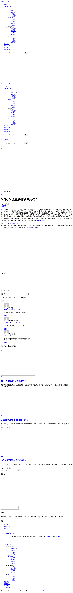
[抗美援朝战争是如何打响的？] (18, 414)
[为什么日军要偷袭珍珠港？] (18, 454)
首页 (5, 5)
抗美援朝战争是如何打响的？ (14, 420)
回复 (5, 315)
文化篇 (13, 38)
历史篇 (13, 42)
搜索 (26, 53)
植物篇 (13, 23)
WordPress (48, 536)
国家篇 (13, 31)
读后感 (6, 44)
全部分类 (8, 6)
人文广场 (11, 36)
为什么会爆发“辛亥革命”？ (13, 381)
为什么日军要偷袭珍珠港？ (13, 460)
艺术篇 (13, 40)
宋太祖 (3, 209)
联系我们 (7, 47)
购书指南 (7, 45)
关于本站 (7, 49)
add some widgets (39, 590)
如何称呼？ (5, 290)
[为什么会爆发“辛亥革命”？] (18, 375)
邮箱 (3, 294)
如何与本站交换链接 (8, 533)
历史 (2, 194)
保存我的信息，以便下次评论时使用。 (15, 297)
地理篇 (13, 16)
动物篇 (13, 21)
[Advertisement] (36, 69)
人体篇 (13, 19)
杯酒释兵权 (40, 220)
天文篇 (13, 14)
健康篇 (13, 25)
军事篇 (13, 32)
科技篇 (13, 12)
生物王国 (11, 18)
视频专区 (7, 526)
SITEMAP (59, 536)
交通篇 (13, 29)
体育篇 (13, 34)
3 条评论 (3, 206)
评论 (2, 287)
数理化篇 (14, 10)
